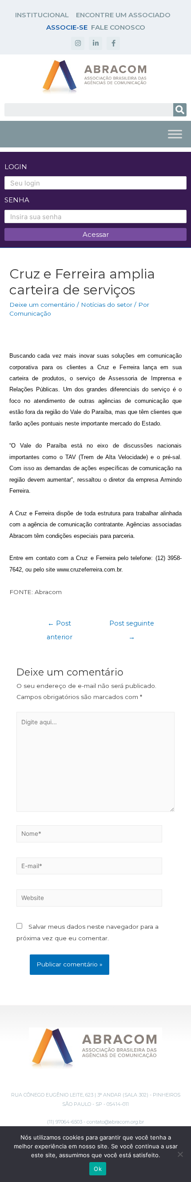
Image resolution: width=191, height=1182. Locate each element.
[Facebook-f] (113, 43)
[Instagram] (77, 43)
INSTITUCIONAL (42, 15)
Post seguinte (131, 625)
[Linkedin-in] (95, 43)
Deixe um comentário (42, 304)
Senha (16, 200)
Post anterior (59, 625)
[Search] (180, 109)
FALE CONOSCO (118, 27)
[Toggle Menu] (175, 134)
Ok (98, 1168)
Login (15, 166)
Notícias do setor (106, 304)
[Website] (89, 899)
